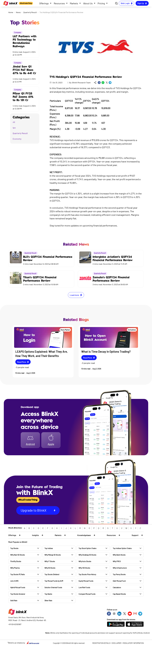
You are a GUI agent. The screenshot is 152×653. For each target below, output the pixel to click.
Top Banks (48, 594)
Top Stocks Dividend (52, 574)
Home (10, 12)
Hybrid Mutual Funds (17, 587)
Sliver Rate (48, 601)
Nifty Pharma (15, 568)
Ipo (14, 127)
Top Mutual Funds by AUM (54, 581)
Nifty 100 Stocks (84, 568)
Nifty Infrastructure (120, 568)
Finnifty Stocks (15, 561)
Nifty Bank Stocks (119, 555)
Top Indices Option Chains (122, 548)
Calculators (117, 587)
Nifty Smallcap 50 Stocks (87, 555)
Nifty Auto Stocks (85, 561)
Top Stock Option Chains (87, 548)
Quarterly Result (30, 12)
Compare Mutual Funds (87, 594)
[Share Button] (95, 82)
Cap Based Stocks (119, 594)
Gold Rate (13, 601)
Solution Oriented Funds (53, 587)
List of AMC (14, 581)
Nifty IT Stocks (50, 561)
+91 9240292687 (14, 624)
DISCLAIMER (116, 643)
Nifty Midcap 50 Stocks (53, 555)
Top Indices (49, 548)
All (14, 122)
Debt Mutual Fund (119, 581)
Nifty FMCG (117, 561)
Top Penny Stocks (119, 574)
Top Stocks (14, 548)
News (18, 12)
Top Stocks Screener (17, 594)
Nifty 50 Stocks (50, 568)
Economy (17, 138)
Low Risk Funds (84, 587)
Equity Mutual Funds (86, 581)
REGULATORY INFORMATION (133, 643)
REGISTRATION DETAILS (101, 643)
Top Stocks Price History (87, 574)
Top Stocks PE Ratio (17, 574)
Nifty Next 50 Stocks (17, 555)
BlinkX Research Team (81, 82)
